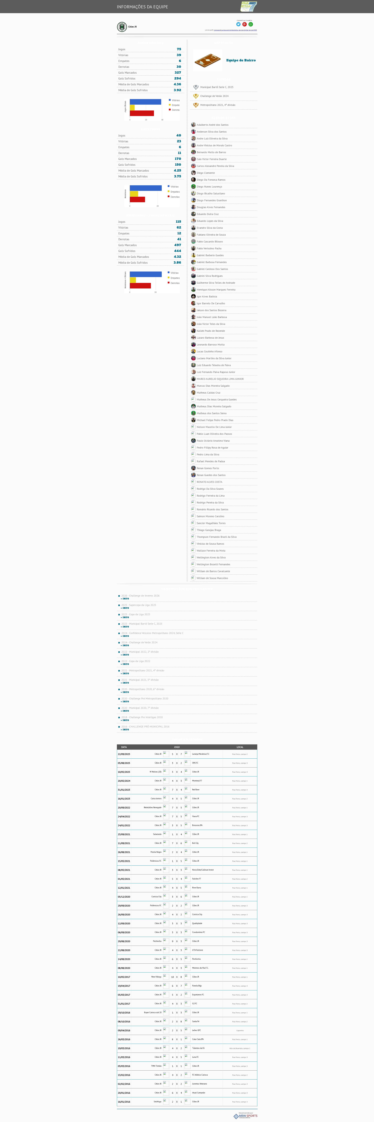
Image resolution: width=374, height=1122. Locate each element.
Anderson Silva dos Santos (212, 131)
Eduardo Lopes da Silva (210, 221)
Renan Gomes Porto (208, 468)
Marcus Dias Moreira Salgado (213, 385)
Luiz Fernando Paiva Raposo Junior (216, 372)
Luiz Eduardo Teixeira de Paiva (214, 365)
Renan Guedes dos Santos (211, 475)
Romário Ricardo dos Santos (212, 509)
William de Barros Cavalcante (213, 571)
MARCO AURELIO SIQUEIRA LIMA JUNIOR (220, 379)
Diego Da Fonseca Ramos (211, 179)
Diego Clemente (206, 172)
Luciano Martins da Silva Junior (214, 358)
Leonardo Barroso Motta (211, 344)
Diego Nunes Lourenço (209, 186)
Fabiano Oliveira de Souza (211, 234)
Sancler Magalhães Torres (211, 523)
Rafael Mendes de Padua (211, 461)
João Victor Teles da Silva (211, 324)
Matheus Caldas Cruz (208, 392)
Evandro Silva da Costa (210, 227)
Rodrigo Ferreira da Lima (211, 495)
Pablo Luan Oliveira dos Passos (214, 433)
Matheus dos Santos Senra (211, 413)
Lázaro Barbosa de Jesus (210, 337)
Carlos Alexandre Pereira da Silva (215, 166)
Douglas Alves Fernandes (211, 207)
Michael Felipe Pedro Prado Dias (215, 420)
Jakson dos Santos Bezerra (211, 310)
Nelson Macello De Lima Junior (214, 427)
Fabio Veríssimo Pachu (209, 248)
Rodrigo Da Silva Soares (210, 488)
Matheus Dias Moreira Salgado (214, 406)
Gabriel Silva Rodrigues (210, 276)
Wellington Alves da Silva (211, 557)
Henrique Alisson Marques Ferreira (216, 289)
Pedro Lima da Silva (208, 454)
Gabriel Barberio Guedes (210, 255)
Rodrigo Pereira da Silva (210, 502)
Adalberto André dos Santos (212, 124)
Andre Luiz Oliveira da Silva (212, 138)
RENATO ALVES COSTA (209, 482)
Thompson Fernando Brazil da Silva (217, 536)
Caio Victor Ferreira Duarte (212, 159)
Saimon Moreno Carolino (210, 516)
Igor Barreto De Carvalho (211, 303)
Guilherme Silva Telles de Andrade (216, 282)
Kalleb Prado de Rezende (211, 330)
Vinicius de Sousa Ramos (210, 543)
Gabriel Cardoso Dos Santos (212, 269)
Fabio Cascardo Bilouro (210, 241)
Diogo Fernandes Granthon (212, 200)
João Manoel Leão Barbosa (212, 317)
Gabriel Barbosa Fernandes (212, 262)
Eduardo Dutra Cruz (208, 214)
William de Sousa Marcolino (212, 578)
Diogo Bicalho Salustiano (211, 193)
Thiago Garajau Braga (209, 530)
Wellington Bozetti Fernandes (213, 564)
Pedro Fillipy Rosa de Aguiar (212, 447)
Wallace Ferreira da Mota (211, 550)
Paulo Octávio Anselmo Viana (213, 440)
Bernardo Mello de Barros (211, 152)
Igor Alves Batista (207, 296)
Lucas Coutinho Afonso (209, 351)
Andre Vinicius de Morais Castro (214, 145)
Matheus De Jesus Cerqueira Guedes (217, 399)
